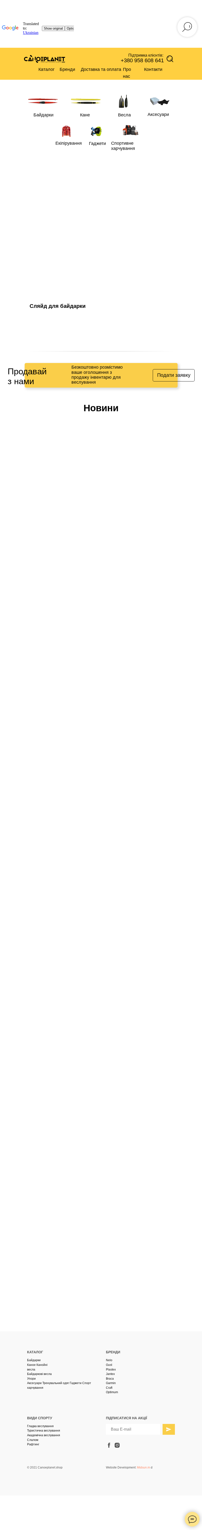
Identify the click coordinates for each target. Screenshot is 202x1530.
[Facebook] (103, 824)
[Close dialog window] (194, 7)
